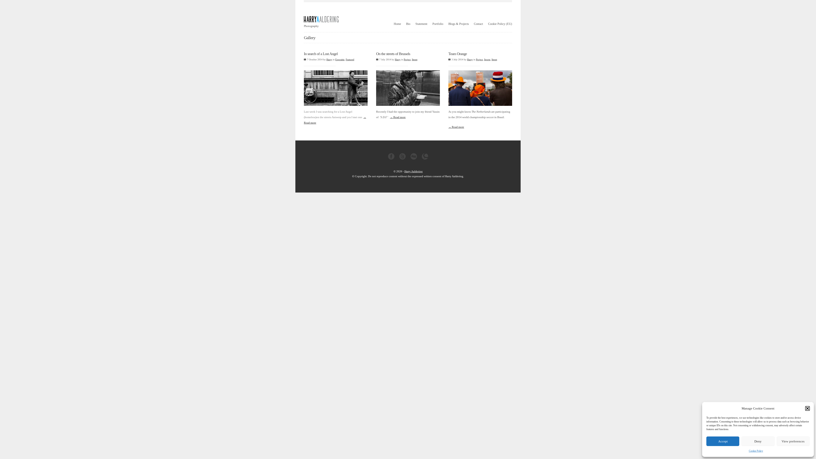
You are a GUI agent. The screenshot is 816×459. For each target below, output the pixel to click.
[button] (807, 408)
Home (397, 24)
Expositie (339, 59)
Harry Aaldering (413, 171)
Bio (408, 24)
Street (414, 59)
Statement (421, 24)
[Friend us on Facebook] (391, 158)
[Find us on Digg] (414, 158)
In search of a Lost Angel (321, 54)
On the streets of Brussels (393, 54)
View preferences (793, 441)
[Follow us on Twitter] (402, 158)
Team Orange (457, 54)
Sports (487, 59)
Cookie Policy (756, 450)
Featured (350, 59)
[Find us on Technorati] (425, 158)
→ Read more (398, 117)
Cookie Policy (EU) (500, 24)
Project (407, 59)
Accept (723, 441)
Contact (478, 24)
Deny (758, 441)
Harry (329, 59)
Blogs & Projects (458, 24)
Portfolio (437, 24)
